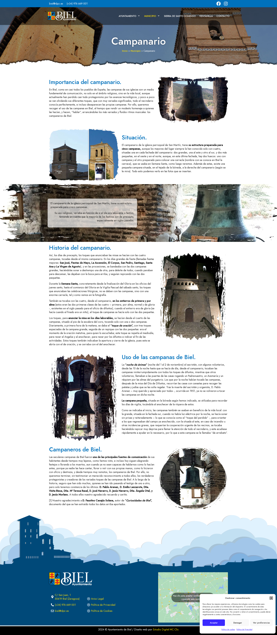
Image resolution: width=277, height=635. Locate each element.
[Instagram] (226, 3)
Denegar (237, 622)
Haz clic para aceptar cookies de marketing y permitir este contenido (193, 597)
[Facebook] (218, 3)
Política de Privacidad (244, 629)
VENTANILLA (206, 16)
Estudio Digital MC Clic (166, 629)
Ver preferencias (261, 622)
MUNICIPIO (150, 16)
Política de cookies (228, 629)
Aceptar (214, 622)
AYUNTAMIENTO (127, 16)
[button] (271, 598)
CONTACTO (222, 16)
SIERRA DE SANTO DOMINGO (180, 16)
